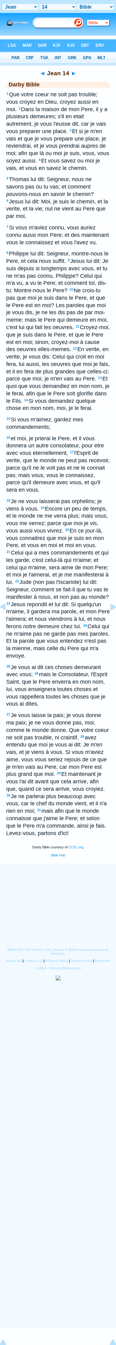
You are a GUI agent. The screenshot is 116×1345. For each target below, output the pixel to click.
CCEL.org (75, 847)
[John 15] (108, 621)
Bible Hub (58, 855)
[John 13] (7, 621)
